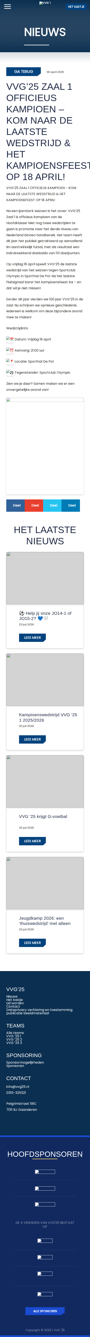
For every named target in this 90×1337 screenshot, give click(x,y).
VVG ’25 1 (13, 1036)
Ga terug (23, 71)
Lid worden (15, 1003)
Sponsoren (15, 1065)
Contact (13, 1006)
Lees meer (32, 637)
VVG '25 (59, 1330)
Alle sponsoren (45, 1311)
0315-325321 (16, 1092)
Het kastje (76, 7)
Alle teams (15, 1032)
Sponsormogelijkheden (25, 1062)
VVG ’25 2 (14, 1039)
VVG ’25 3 (14, 1042)
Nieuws (12, 996)
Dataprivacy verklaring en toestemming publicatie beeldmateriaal (39, 1011)
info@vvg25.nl (17, 1086)
